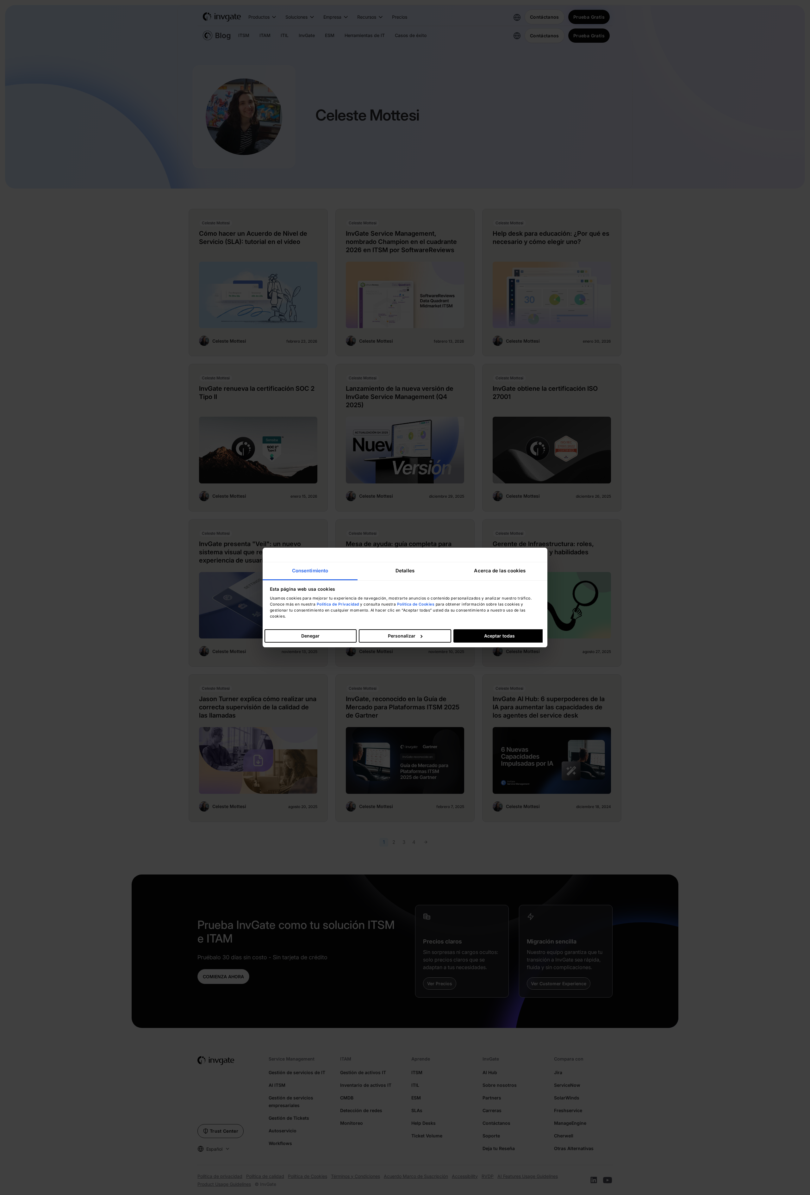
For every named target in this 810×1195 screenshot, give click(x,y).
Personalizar (401, 635)
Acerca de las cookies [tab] (500, 571)
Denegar (310, 635)
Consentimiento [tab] (310, 571)
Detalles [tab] (405, 571)
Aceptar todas (499, 635)
